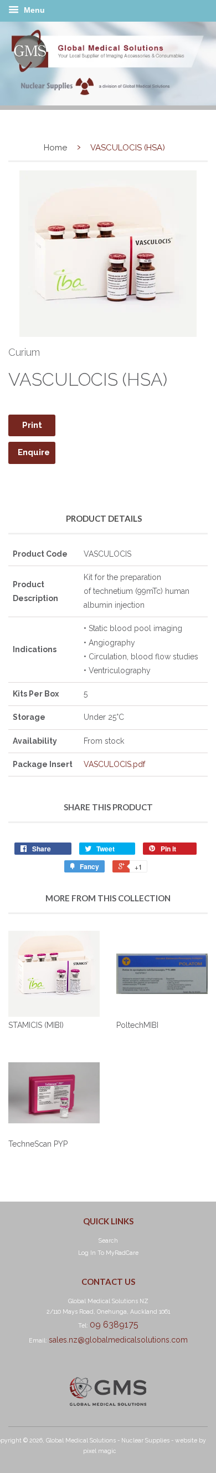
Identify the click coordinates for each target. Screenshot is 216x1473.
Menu (33, 10)
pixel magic (99, 1450)
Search (108, 1240)
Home (55, 148)
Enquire (34, 452)
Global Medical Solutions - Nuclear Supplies (107, 1440)
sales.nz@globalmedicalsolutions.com (118, 1339)
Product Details (104, 518)
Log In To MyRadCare (108, 1252)
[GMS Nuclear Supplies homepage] (108, 102)
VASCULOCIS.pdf (114, 764)
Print (32, 425)
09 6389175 (114, 1324)
